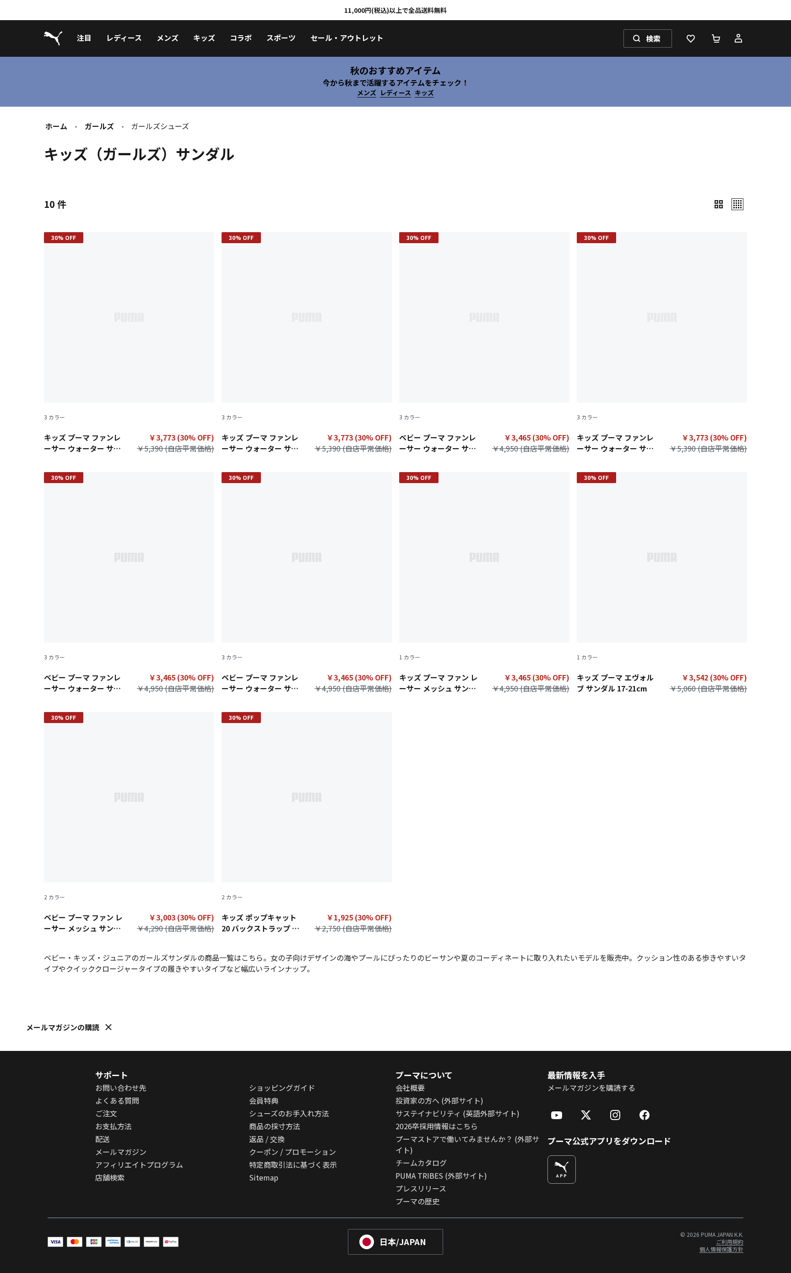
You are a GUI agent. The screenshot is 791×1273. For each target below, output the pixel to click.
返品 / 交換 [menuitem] (267, 1138)
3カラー (54, 417)
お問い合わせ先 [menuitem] (120, 1087)
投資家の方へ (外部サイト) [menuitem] (439, 1100)
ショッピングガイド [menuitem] (282, 1087)
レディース (395, 92)
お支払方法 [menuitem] (113, 1126)
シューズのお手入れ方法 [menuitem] (289, 1113)
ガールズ (99, 125)
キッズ (424, 92)
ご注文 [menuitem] (106, 1113)
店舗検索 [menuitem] (110, 1177)
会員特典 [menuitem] (263, 1100)
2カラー (54, 897)
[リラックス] (737, 204)
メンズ (366, 92)
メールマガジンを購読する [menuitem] (591, 1087)
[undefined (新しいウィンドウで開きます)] (561, 1169)
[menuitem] (84, 38)
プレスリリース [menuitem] (421, 1188)
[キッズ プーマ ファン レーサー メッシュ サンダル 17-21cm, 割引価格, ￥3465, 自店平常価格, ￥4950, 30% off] (484, 584)
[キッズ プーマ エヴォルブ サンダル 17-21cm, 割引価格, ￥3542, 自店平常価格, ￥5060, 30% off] (662, 584)
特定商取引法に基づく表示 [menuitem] (293, 1164)
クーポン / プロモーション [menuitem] (292, 1151)
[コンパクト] (719, 204)
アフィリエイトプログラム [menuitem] (139, 1164)
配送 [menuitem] (102, 1138)
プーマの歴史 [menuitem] (417, 1201)
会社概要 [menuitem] (410, 1087)
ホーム (56, 125)
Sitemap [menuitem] (263, 1177)
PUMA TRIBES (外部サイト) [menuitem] (441, 1175)
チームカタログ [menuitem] (421, 1162)
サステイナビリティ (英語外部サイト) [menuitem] (458, 1113)
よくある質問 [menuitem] (117, 1100)
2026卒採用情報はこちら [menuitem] (437, 1126)
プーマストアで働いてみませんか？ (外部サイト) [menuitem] (467, 1144)
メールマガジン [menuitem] (120, 1151)
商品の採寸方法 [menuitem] (274, 1126)
